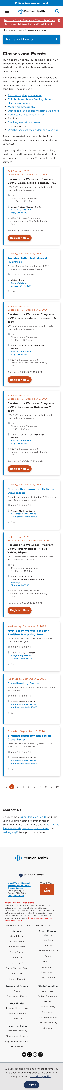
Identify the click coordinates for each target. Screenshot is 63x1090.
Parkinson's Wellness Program (26, 114)
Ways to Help (47, 977)
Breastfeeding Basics (23, 683)
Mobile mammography (21, 107)
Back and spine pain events (25, 95)
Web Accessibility (47, 1022)
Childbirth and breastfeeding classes (30, 99)
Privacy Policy (47, 1007)
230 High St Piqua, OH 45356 (20, 584)
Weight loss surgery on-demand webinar (33, 130)
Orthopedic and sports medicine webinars (33, 110)
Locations (47, 940)
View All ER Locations (20, 902)
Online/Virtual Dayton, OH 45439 (21, 284)
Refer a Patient (17, 979)
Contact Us (17, 957)
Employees (47, 991)
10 (57, 786)
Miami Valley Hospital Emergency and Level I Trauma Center (19, 885)
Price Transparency (17, 1030)
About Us (48, 961)
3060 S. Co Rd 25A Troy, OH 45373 (21, 353)
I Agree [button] (31, 1084)
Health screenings (19, 103)
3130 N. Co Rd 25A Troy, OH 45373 (21, 211)
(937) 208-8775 (16, 895)
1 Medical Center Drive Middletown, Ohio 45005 (24, 515)
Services (47, 945)
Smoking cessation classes (24, 122)
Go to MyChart (17, 946)
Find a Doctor (17, 952)
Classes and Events (17, 996)
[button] (7, 10)
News (17, 991)
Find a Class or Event (17, 968)
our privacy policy (40, 1076)
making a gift (11, 832)
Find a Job (17, 973)
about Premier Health (33, 817)
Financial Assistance (17, 1036)
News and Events (16, 30)
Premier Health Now (17, 1008)
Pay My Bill (17, 963)
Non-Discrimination (47, 1017)
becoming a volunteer (35, 828)
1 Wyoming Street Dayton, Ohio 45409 (21, 657)
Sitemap (47, 1028)
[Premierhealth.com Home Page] (4, 30)
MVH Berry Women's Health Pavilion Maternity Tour (28, 632)
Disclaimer (47, 1012)
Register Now (19, 238)
